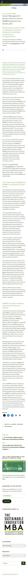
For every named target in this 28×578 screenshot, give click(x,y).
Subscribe (7, 501)
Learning (20, 424)
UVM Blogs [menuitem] (2, 2)
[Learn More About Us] (14, 536)
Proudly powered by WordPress (10, 574)
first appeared (15, 43)
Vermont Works (9, 166)
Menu (14, 8)
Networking (8, 426)
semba (14, 13)
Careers (13, 424)
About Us (7, 424)
